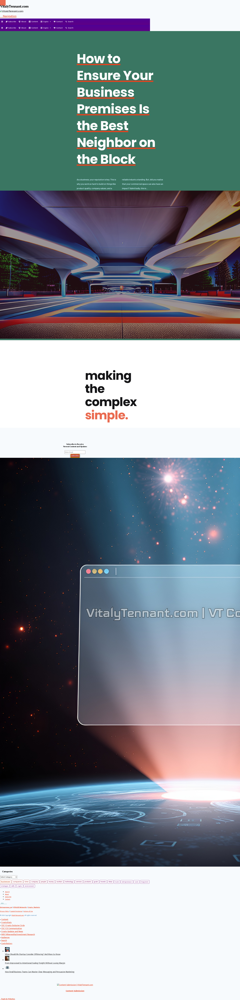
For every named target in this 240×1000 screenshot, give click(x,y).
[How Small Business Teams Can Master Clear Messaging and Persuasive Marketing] (7, 969)
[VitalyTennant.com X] (4, 903)
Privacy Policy (4, 911)
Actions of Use (28, 911)
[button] (8, 16)
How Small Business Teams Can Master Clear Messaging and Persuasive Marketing (39, 972)
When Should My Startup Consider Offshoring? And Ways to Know (32, 954)
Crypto (45, 21)
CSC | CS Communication (11, 928)
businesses (5, 882)
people (43, 881)
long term (144, 882)
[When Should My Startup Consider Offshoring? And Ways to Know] (7, 951)
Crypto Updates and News (12, 931)
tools (117, 882)
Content (34, 21)
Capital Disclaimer (16, 911)
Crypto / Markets (34, 907)
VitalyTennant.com (18, 915)
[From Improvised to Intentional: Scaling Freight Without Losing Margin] (7, 960)
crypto (19, 886)
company (34, 881)
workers (59, 881)
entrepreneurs (127, 882)
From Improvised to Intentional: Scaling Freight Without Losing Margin (35, 963)
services (79, 881)
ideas (110, 881)
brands (103, 881)
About (23, 21)
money (51, 881)
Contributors (6, 943)
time (26, 881)
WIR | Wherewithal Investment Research (18, 934)
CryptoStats (6, 922)
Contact (59, 21)
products (87, 881)
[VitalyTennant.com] (2, 22)
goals (96, 881)
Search (70, 21)
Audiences (5, 937)
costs (136, 882)
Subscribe (12, 21)
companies (17, 881)
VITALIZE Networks (20, 907)
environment (29, 886)
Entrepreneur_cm (6, 907)
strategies (4, 886)
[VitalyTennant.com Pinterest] (5, 903)
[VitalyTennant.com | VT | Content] (6, 903)
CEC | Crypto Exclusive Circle (13, 925)
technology (69, 881)
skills (13, 886)
